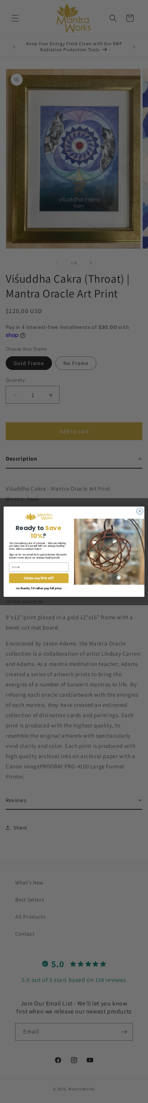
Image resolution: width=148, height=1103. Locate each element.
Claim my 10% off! (39, 578)
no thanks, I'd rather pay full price (38, 588)
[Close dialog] (140, 511)
